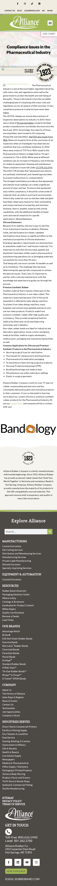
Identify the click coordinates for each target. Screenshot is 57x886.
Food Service (8, 737)
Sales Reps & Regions (13, 697)
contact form (16, 403)
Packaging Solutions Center (16, 594)
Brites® (6, 635)
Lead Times (8, 620)
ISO (43, 11)
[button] (50, 22)
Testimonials (8, 708)
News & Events (9, 700)
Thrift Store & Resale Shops (16, 781)
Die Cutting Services (12, 549)
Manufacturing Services (14, 557)
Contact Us (10, 11)
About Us (7, 690)
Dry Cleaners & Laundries (15, 734)
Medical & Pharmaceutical (15, 763)
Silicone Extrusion (11, 564)
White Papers (9, 609)
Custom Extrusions (11, 546)
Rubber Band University (14, 590)
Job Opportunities (11, 711)
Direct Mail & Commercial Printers (19, 726)
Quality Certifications (13, 612)
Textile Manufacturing (13, 788)
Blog (19, 11)
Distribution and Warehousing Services (21, 553)
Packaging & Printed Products (17, 770)
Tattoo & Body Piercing (13, 774)
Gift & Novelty (9, 748)
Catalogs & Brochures (13, 601)
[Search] (49, 531)
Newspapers (8, 759)
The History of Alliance (13, 693)
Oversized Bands (10, 649)
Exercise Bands (10, 642)
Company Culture (11, 715)
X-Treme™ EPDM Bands (14, 678)
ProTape (7, 660)
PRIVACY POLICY (12, 801)
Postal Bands (8, 656)
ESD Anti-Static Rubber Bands (17, 638)
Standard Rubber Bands (14, 664)
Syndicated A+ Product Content (18, 605)
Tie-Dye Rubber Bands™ (14, 671)
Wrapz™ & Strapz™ (11, 675)
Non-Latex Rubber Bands (15, 645)
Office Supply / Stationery (15, 766)
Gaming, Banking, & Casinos (16, 741)
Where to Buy (9, 598)
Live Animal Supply (11, 755)
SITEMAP (8, 798)
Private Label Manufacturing (16, 560)
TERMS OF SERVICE (13, 804)
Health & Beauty (10, 752)
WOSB (49, 11)
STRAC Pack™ (9, 667)
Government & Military (14, 744)
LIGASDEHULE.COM (32, 11)
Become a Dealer (10, 616)
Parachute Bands (10, 653)
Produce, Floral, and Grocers (16, 777)
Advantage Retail (11, 631)
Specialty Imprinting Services (16, 568)
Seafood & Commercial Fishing (17, 784)
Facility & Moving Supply (14, 730)
